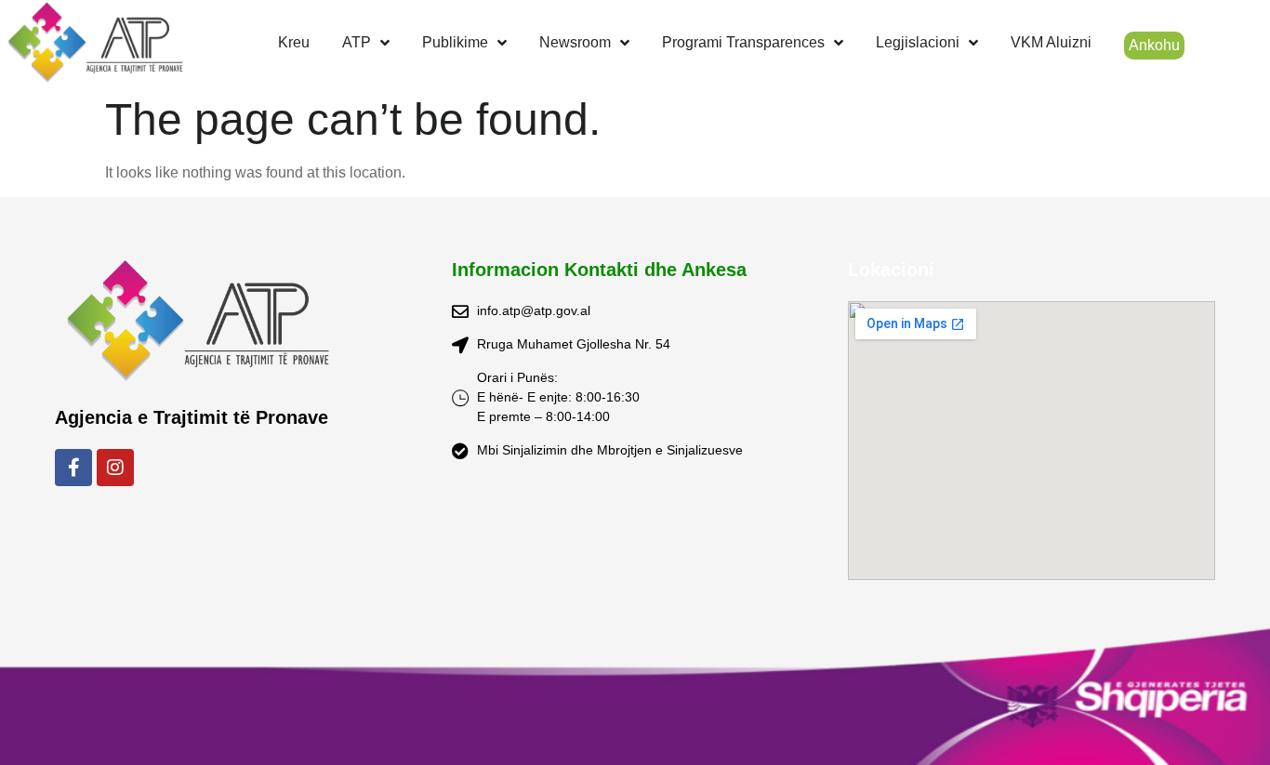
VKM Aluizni (1051, 42)
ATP (356, 42)
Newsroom (575, 42)
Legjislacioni (917, 42)
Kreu (294, 42)
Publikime (455, 42)
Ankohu (1154, 45)
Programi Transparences (743, 42)
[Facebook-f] (73, 467)
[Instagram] (115, 467)
